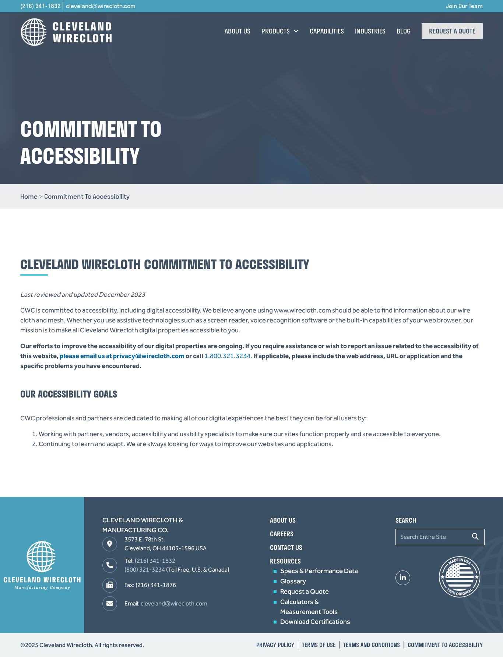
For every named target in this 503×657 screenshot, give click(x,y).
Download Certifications (315, 622)
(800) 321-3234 (144, 569)
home (75, 196)
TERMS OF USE (318, 645)
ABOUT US (237, 31)
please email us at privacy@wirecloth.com (122, 356)
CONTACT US (286, 547)
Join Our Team (464, 6)
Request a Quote (304, 591)
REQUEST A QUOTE (452, 31)
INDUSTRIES (370, 31)
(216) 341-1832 (40, 6)
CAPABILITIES (327, 31)
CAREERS (281, 534)
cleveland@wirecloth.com (101, 6)
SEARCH (405, 520)
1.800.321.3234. (228, 356)
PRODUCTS (275, 31)
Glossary (293, 581)
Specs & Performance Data (319, 571)
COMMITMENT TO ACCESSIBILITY (445, 645)
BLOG (404, 31)
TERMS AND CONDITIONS (371, 645)
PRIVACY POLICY (275, 645)
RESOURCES (285, 561)
